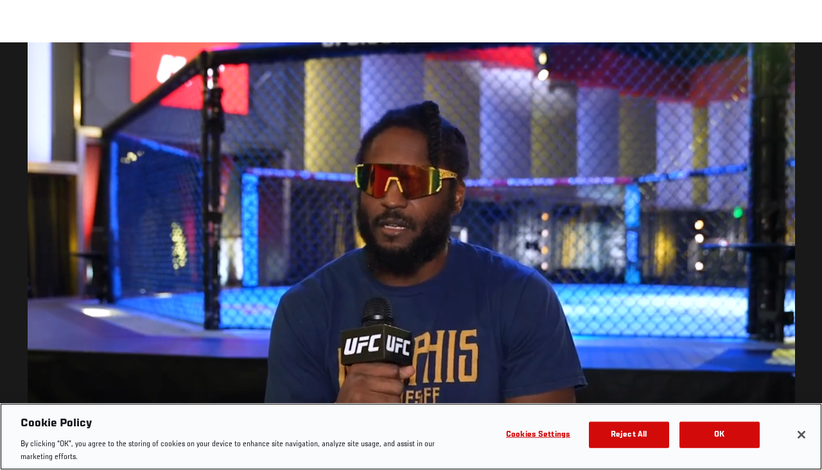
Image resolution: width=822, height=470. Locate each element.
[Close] (801, 435)
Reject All (629, 435)
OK (719, 435)
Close (797, 68)
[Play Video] (411, 258)
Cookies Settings (538, 435)
